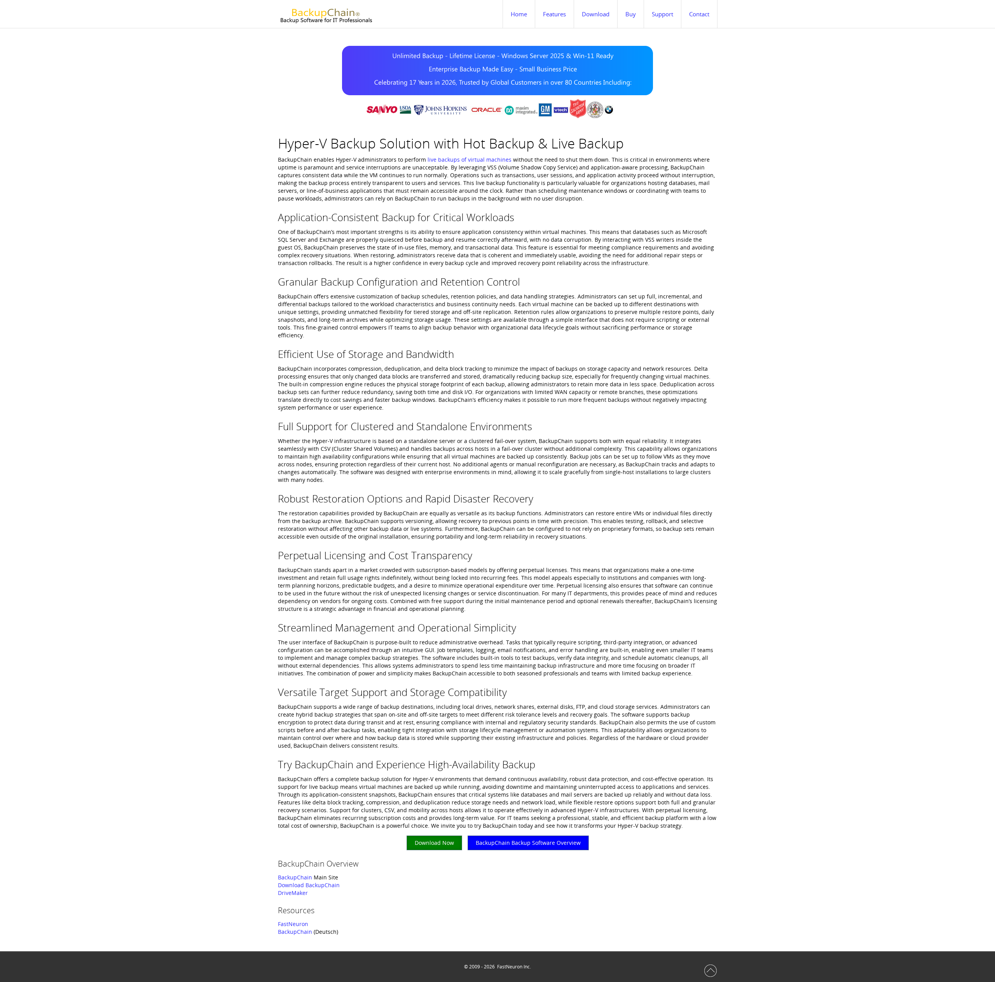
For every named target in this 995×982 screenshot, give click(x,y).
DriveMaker (293, 893)
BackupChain (295, 877)
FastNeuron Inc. (514, 966)
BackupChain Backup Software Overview (528, 842)
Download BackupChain (309, 885)
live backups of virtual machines (469, 159)
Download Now (434, 842)
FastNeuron (293, 924)
